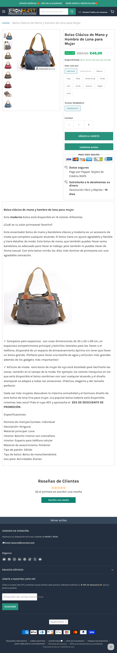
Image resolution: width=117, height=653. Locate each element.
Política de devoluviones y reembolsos (86, 644)
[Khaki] (103, 81)
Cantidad (69, 118)
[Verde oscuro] (86, 74)
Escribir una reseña (58, 500)
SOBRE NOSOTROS (37, 641)
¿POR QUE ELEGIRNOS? (75, 641)
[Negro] (100, 89)
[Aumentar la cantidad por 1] (88, 124)
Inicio (5, 22)
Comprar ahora (89, 147)
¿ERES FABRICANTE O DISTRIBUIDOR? (29, 644)
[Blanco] (99, 74)
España (57, 622)
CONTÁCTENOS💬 (55, 641)
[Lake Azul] (71, 74)
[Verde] (78, 89)
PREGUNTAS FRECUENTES (16, 641)
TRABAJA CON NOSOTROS (97, 641)
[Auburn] (89, 89)
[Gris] (69, 89)
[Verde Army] (90, 81)
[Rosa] (78, 81)
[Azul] (69, 96)
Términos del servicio (57, 644)
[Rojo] (69, 81)
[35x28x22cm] (73, 111)
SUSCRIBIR (10, 606)
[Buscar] (72, 11)
